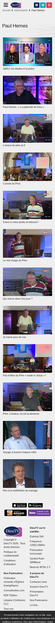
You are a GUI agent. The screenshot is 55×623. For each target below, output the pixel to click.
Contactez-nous (38, 582)
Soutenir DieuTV (39, 586)
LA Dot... (34, 605)
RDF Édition (10, 595)
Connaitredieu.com (14, 590)
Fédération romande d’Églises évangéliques (14, 582)
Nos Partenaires (38, 600)
